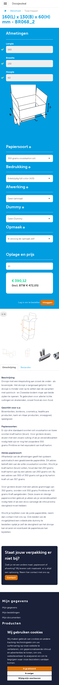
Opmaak (14, 227)
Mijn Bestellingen (11, 612)
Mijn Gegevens (9, 607)
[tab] (9, 367)
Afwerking (16, 187)
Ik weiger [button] (29, 673)
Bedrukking (17, 167)
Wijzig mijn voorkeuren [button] (29, 678)
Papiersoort (17, 147)
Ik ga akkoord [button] (29, 668)
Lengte (10, 43)
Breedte (10, 57)
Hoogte (10, 72)
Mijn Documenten (11, 617)
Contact (11, 577)
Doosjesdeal (19, 3)
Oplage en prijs (20, 255)
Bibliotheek (15, 11)
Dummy (14, 207)
